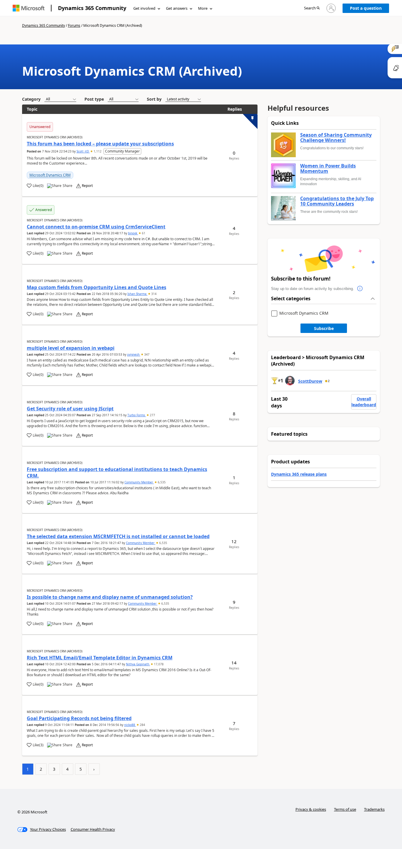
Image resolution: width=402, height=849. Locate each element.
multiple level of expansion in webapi (70, 348)
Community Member (139, 482)
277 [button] (152, 415)
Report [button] (87, 185)
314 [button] (153, 294)
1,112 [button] (97, 151)
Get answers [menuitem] (176, 8)
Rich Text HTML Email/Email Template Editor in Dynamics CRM (99, 657)
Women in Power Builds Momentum (328, 168)
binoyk (133, 233)
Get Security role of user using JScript (70, 408)
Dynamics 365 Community (92, 7)
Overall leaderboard (363, 401)
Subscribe (324, 328)
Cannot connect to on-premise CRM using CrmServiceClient (96, 226)
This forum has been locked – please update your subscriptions (100, 143)
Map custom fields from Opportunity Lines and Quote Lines (96, 287)
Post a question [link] (366, 8)
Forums (74, 25)
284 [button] (142, 725)
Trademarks (374, 809)
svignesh (133, 354)
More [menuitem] (202, 8)
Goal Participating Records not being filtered (79, 718)
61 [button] (143, 233)
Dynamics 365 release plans (299, 474)
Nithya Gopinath (138, 664)
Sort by (154, 99)
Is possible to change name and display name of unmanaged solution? (110, 597)
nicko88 (130, 725)
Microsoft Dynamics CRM (50, 175)
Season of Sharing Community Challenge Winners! (336, 137)
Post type (94, 99)
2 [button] (329, 381)
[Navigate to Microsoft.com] (28, 8)
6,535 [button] (161, 482)
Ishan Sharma (137, 294)
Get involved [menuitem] (144, 8)
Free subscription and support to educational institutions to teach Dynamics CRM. (117, 472)
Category (31, 99)
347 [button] (146, 354)
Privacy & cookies (310, 809)
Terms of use (345, 809)
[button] (311, 8)
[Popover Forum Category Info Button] (359, 288)
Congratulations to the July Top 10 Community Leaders (337, 201)
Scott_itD (83, 151)
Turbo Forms (136, 415)
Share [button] (67, 185)
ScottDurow (310, 381)
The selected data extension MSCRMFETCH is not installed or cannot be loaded (118, 536)
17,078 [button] (158, 664)
